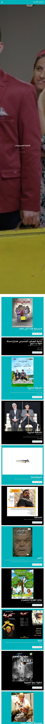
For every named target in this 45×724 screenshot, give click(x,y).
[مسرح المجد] (38, 2)
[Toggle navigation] (2, 2)
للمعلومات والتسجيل (37, 333)
